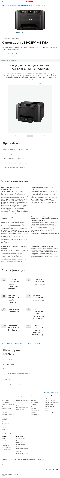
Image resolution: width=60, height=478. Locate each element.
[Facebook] (46, 469)
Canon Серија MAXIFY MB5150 (8, 60)
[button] (16, 136)
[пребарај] (2, 2)
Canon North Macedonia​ (8, 469)
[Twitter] (53, 469)
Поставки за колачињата (8, 464)
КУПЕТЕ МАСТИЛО (10, 53)
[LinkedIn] (49, 469)
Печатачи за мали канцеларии (10, 38)
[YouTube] (57, 469)
